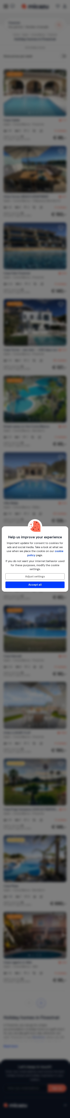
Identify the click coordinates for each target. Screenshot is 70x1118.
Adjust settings (35, 576)
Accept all (35, 585)
